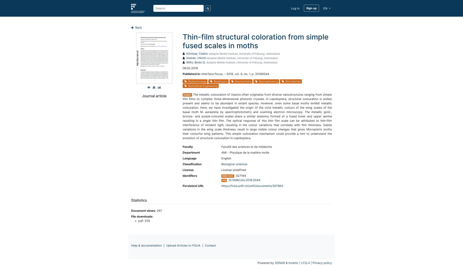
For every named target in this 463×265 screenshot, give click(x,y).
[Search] (208, 8)
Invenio (293, 263)
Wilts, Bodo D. (195, 62)
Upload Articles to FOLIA (183, 245)
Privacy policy (322, 263)
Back (138, 27)
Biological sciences (234, 164)
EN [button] (325, 8)
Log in (295, 8)
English (187, 94)
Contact (210, 245)
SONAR (280, 263)
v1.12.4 (305, 263)
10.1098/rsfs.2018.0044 (244, 180)
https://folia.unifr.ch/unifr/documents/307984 (252, 186)
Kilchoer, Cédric (197, 53)
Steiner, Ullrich (196, 58)
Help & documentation (146, 245)
